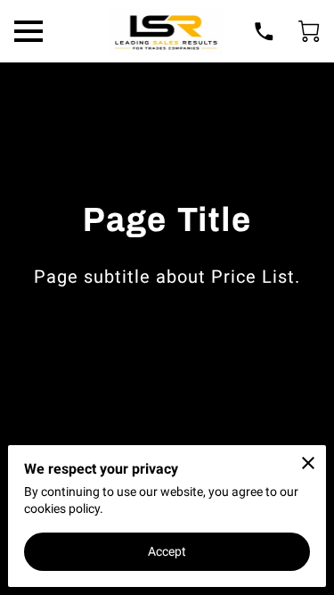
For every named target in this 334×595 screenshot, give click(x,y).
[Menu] (28, 31)
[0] (309, 31)
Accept (167, 551)
